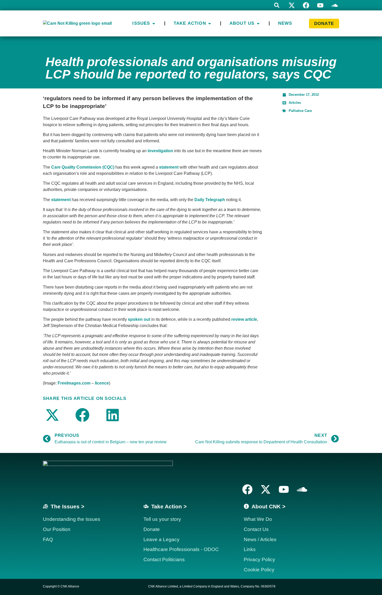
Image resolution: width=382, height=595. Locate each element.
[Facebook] (306, 5)
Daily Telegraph (209, 199)
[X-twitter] (291, 5)
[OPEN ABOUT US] (258, 23)
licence (102, 383)
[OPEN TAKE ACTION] (209, 23)
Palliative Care (300, 111)
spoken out (139, 319)
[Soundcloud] (302, 489)
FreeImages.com (74, 383)
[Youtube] (320, 5)
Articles (295, 103)
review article (244, 319)
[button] (277, 5)
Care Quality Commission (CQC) (82, 167)
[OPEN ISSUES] (154, 23)
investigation (160, 151)
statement (169, 167)
